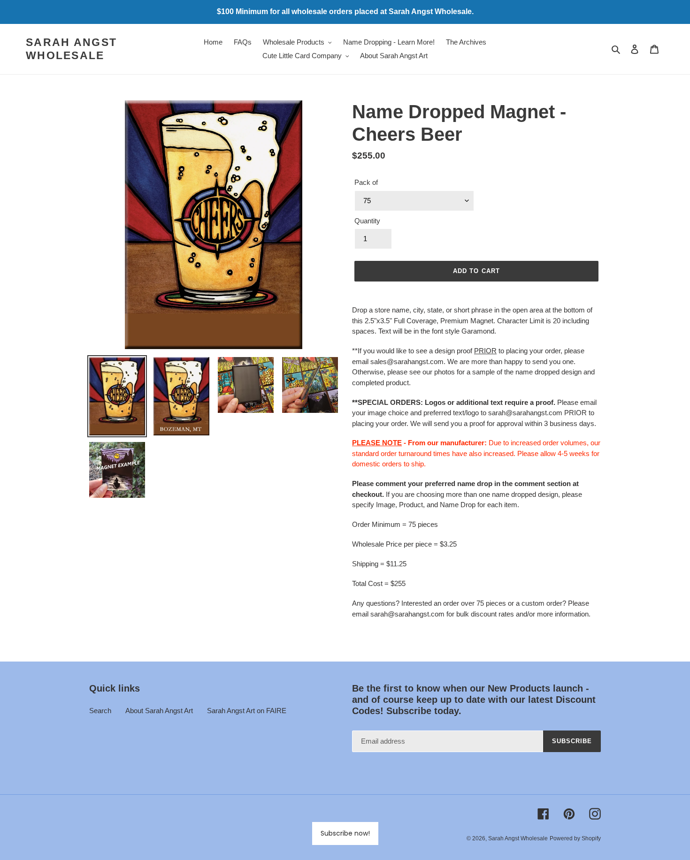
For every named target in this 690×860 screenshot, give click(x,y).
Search (100, 711)
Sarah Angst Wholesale (71, 48)
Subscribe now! (345, 833)
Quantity (367, 221)
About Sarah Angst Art (159, 711)
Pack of (366, 182)
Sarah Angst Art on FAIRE (246, 711)
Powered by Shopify (575, 838)
